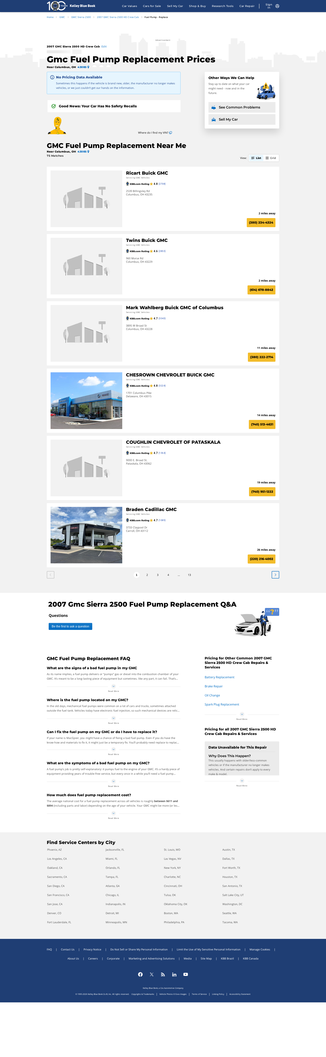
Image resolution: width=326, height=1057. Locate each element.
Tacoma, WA (230, 922)
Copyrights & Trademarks (142, 994)
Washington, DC (232, 904)
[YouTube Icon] (185, 974)
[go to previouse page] (275, 574)
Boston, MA (171, 913)
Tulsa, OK (170, 895)
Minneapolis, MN (116, 922)
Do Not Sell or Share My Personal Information (139, 949)
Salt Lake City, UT (233, 895)
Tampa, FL (112, 877)
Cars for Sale (152, 6)
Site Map (206, 958)
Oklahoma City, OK (175, 904)
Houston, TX (229, 877)
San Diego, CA (56, 886)
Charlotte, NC (172, 877)
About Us (73, 958)
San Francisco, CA (58, 895)
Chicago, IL (112, 895)
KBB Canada (250, 958)
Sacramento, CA (57, 877)
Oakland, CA (54, 868)
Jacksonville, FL (115, 849)
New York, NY (172, 868)
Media (188, 958)
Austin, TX (228, 849)
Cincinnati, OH (173, 886)
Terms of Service (199, 994)
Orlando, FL (113, 868)
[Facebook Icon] (140, 974)
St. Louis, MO (172, 849)
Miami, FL (112, 858)
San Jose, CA (54, 904)
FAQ (49, 949)
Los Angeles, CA (57, 858)
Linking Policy (218, 994)
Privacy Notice (92, 949)
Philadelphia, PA (174, 922)
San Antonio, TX (232, 886)
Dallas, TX (228, 858)
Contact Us (68, 949)
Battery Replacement (220, 677)
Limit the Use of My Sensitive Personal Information (209, 949)
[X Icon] (151, 974)
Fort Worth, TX (231, 868)
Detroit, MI (112, 913)
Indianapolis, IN (115, 904)
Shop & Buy (197, 6)
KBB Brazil (227, 958)
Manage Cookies (260, 949)
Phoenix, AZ (54, 849)
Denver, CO (54, 913)
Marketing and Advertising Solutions (152, 958)
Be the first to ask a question (70, 626)
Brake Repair (214, 686)
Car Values (129, 6)
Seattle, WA (229, 913)
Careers (93, 958)
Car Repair (246, 6)
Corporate (113, 958)
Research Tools (222, 6)
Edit (104, 46)
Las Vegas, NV (172, 858)
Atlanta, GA (113, 886)
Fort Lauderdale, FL (59, 922)
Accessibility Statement (240, 994)
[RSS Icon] (163, 974)
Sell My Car (175, 6)
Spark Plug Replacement (222, 704)
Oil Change (212, 695)
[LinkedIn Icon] (174, 974)
